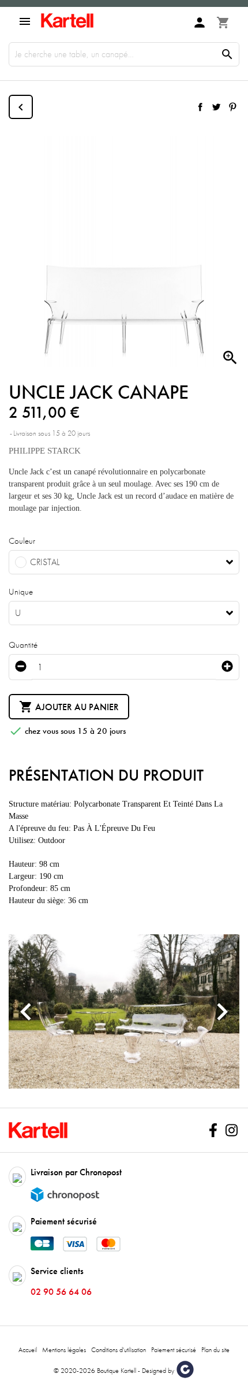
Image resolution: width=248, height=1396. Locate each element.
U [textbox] (18, 613)
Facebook (213, 1130)
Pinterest (232, 107)
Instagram (231, 1130)
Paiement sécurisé (173, 1349)
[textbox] (115, 562)
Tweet (216, 107)
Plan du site (215, 1349)
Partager (200, 107)
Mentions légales (64, 1349)
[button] (26, 1011)
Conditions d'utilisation (118, 1349)
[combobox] (124, 562)
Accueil (27, 1349)
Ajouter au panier (69, 707)
